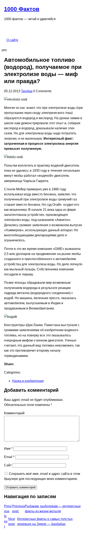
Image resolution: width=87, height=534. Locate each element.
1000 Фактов (21, 9)
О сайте (12, 40)
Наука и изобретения (28, 381)
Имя (8, 448)
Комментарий (14, 413)
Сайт (8, 465)
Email (9, 457)
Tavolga (26, 91)
